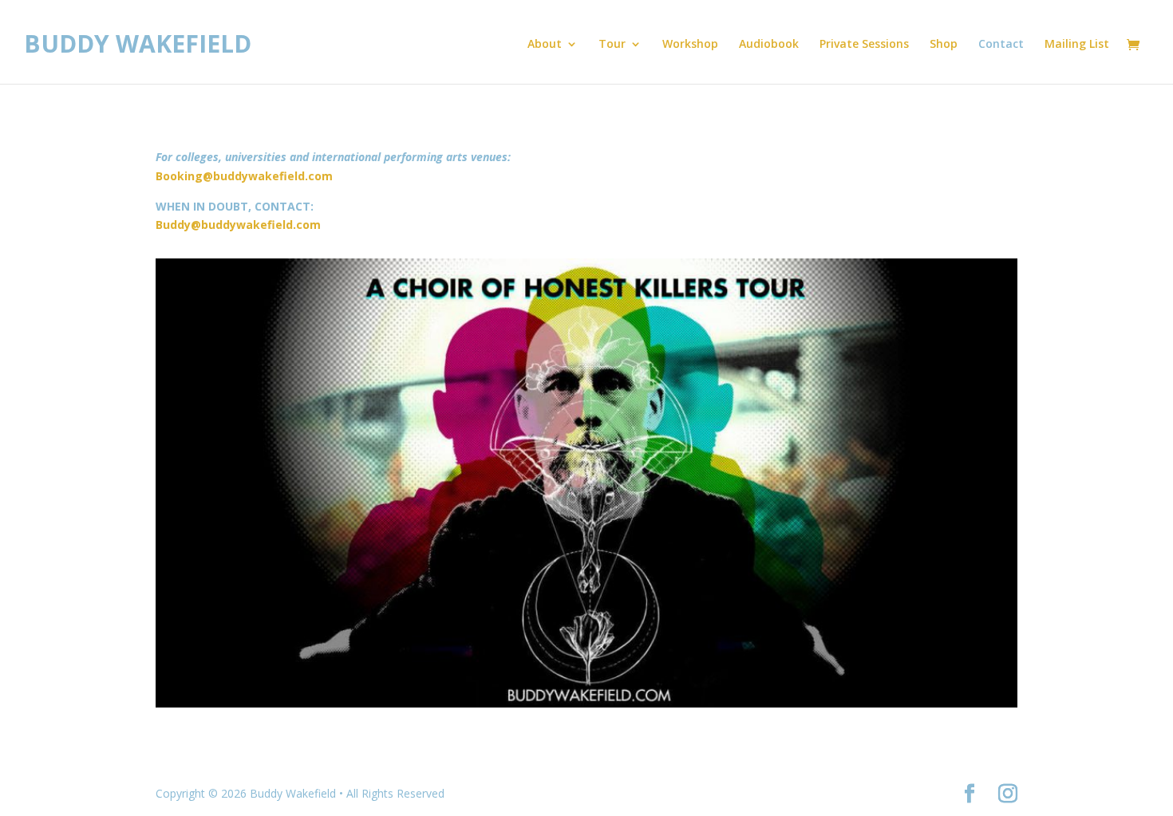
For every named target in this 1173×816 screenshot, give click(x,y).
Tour (612, 44)
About (544, 44)
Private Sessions (864, 44)
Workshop (690, 44)
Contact (1001, 44)
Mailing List (1077, 44)
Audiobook (769, 44)
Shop (944, 44)
